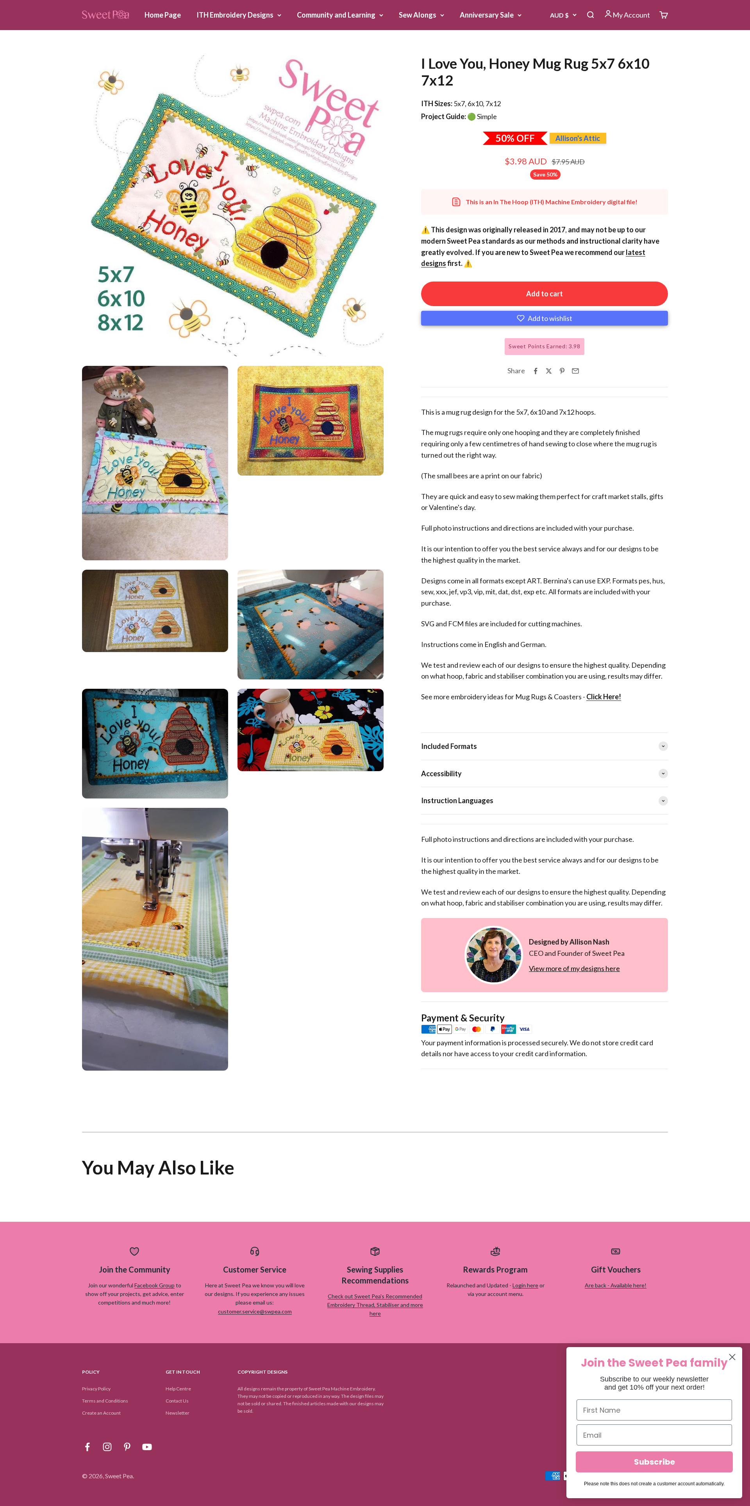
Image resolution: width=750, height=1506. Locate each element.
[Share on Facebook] (535, 371)
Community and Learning (336, 15)
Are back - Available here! (615, 1285)
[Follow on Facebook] (87, 1447)
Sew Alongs (417, 15)
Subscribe (654, 1461)
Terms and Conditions (105, 1401)
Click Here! (603, 696)
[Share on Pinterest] (562, 371)
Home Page (163, 15)
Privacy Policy (96, 1389)
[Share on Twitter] (548, 371)
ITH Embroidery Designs (234, 15)
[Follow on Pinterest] (127, 1447)
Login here (525, 1285)
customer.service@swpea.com (255, 1311)
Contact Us (177, 1401)
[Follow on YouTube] (147, 1447)
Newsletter (177, 1413)
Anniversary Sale (487, 15)
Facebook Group (154, 1285)
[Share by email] (575, 371)
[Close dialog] (732, 1357)
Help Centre (178, 1389)
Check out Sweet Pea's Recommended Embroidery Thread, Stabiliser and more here (375, 1305)
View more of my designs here (574, 968)
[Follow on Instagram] (107, 1447)
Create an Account (101, 1413)
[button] (544, 318)
